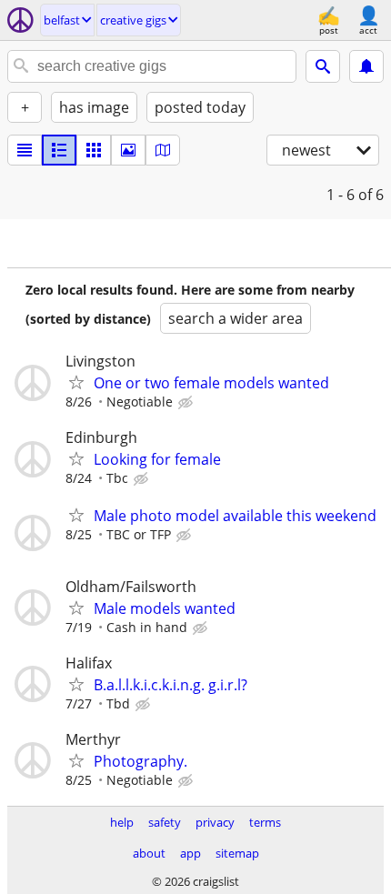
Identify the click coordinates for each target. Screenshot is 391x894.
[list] (24, 150)
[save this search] (366, 66)
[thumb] (59, 150)
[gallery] (128, 150)
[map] (162, 150)
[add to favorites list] (76, 382)
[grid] (93, 150)
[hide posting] (187, 403)
